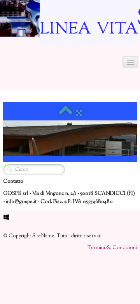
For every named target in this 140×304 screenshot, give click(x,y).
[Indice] (65, 113)
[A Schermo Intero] (79, 113)
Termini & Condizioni (112, 247)
